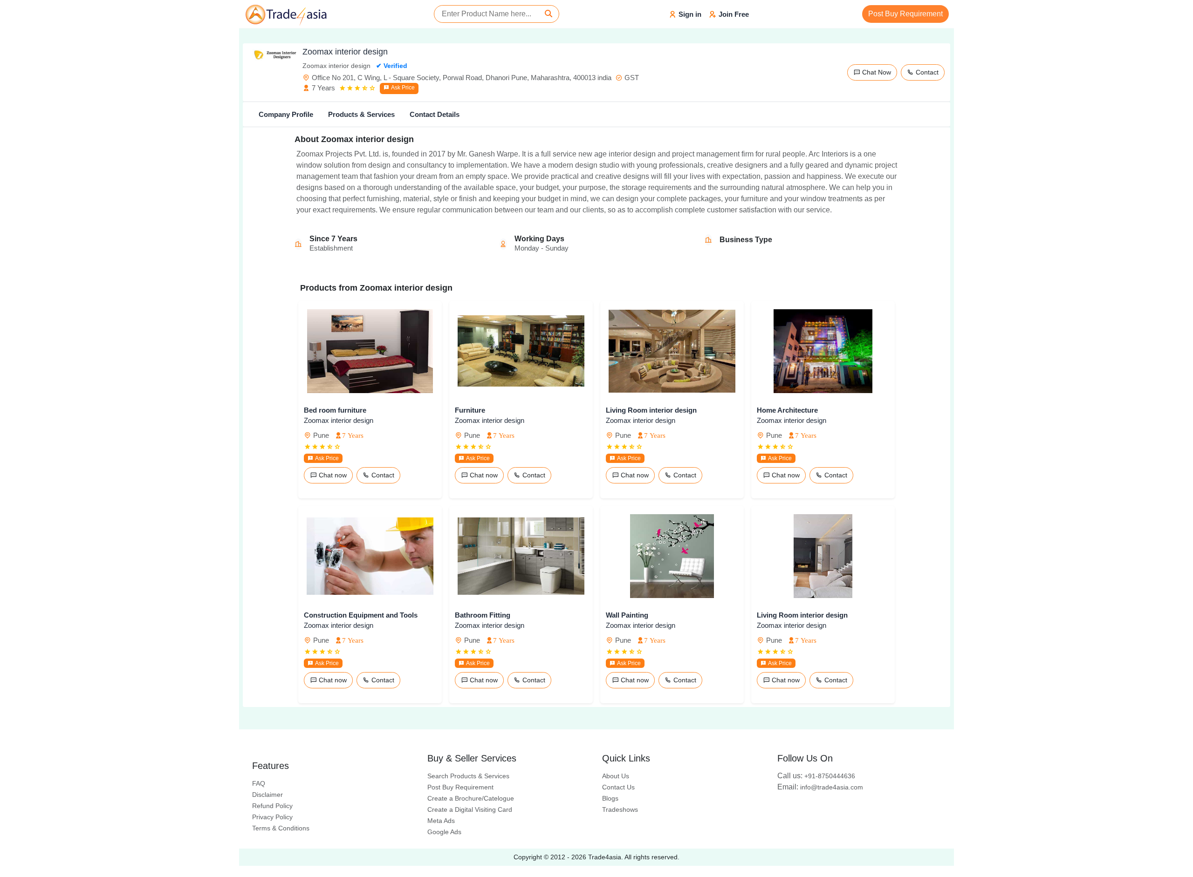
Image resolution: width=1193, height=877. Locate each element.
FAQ (258, 783)
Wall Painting (627, 615)
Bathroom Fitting (482, 615)
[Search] (548, 14)
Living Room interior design (651, 410)
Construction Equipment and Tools (361, 615)
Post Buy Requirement (905, 14)
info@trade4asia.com (820, 787)
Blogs (610, 798)
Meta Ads (441, 820)
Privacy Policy (272, 817)
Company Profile (286, 114)
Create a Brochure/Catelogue (470, 798)
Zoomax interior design (338, 420)
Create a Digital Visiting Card (469, 809)
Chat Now (875, 72)
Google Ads (444, 832)
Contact (926, 72)
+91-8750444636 (816, 776)
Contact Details (434, 114)
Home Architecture (787, 410)
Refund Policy (272, 805)
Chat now (332, 475)
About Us (615, 776)
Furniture (470, 410)
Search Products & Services (468, 776)
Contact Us (618, 787)
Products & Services (361, 114)
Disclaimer (267, 794)
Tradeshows (620, 809)
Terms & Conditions (280, 828)
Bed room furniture (335, 410)
